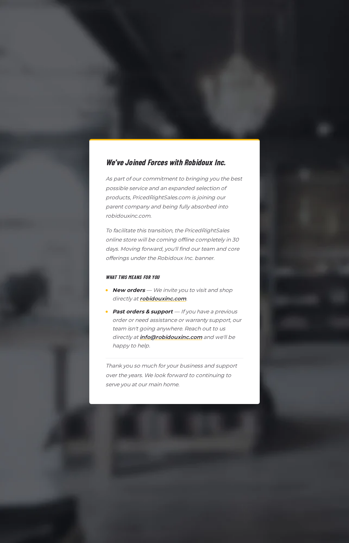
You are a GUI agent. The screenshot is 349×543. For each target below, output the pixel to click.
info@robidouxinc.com (171, 337)
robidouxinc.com (163, 298)
